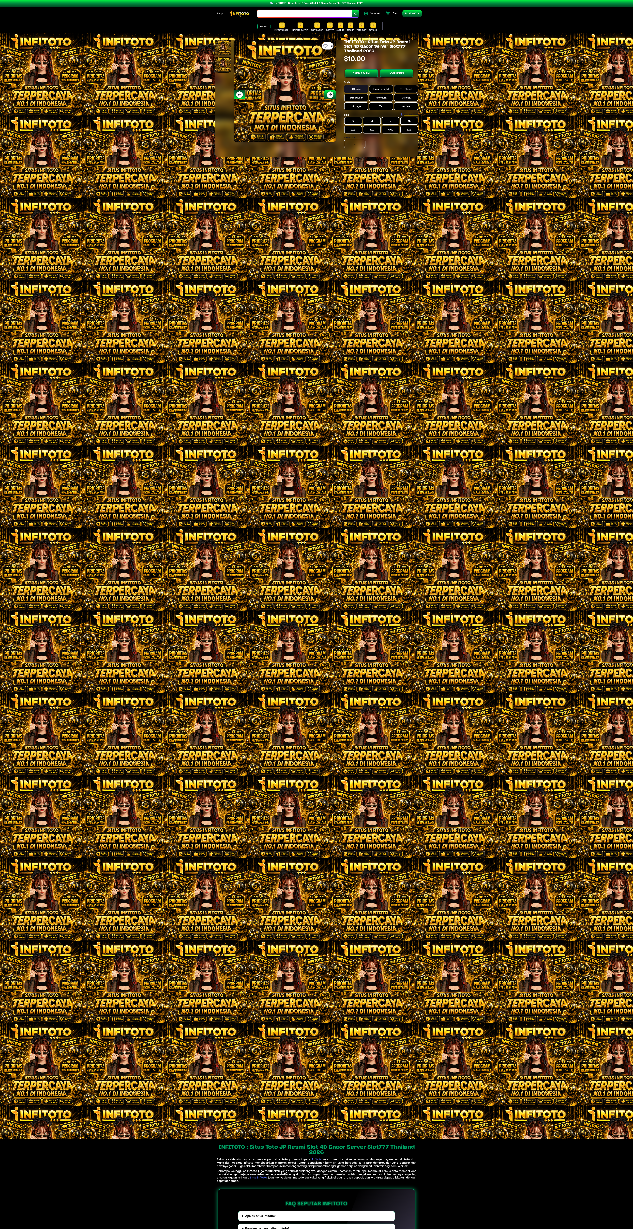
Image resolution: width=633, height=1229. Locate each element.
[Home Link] (240, 13)
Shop (220, 13)
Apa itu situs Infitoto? (260, 1216)
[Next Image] (330, 94)
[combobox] (304, 13)
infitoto (317, 1159)
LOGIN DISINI (396, 73)
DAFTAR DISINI (361, 73)
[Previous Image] (239, 94)
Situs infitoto (258, 1177)
